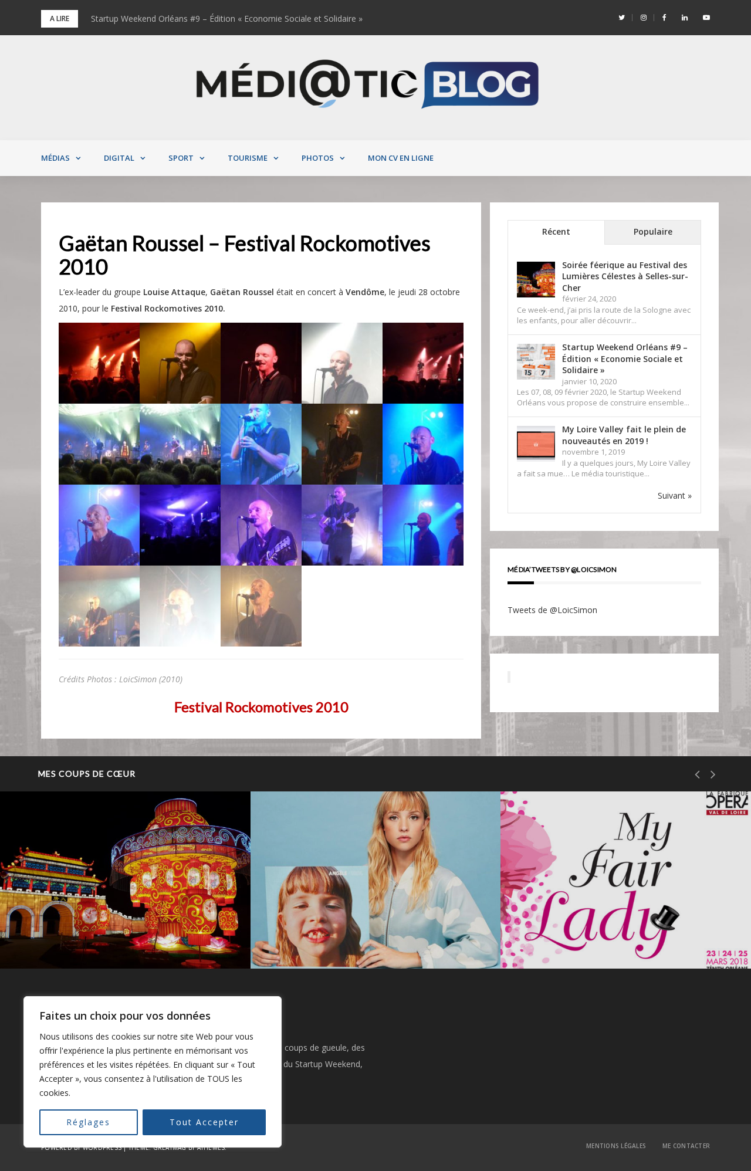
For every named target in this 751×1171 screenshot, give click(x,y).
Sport (181, 158)
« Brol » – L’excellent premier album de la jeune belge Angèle (373, 929)
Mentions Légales (616, 1146)
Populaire (653, 231)
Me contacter (686, 1146)
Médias (55, 158)
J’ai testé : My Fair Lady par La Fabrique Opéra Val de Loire (607, 929)
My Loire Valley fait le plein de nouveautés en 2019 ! (624, 435)
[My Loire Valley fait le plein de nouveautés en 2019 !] (536, 444)
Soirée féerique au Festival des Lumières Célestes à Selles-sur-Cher (625, 276)
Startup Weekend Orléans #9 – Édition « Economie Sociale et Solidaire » (227, 18)
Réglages (88, 1122)
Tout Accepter (204, 1122)
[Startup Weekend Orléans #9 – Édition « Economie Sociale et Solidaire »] (536, 361)
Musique (313, 889)
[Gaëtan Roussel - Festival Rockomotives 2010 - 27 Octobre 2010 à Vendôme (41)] (99, 362)
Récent (556, 231)
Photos (318, 158)
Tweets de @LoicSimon (552, 609)
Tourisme (248, 158)
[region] (152, 1072)
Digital (119, 158)
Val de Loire (69, 889)
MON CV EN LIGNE (401, 158)
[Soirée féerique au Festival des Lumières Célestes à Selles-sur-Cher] (536, 279)
